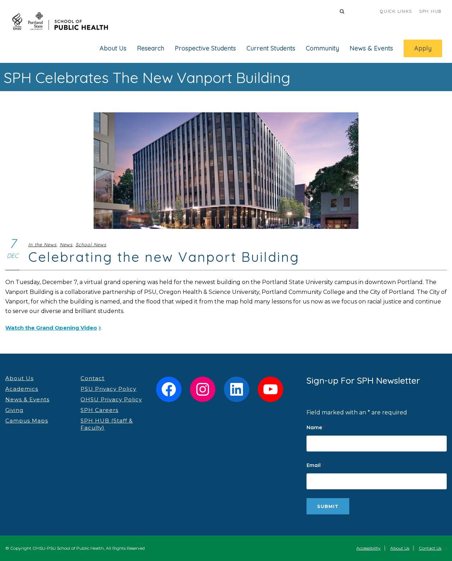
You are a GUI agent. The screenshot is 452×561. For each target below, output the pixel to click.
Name (316, 427)
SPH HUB (430, 11)
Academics (21, 388)
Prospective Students (205, 48)
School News (91, 244)
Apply (423, 48)
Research (150, 48)
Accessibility (368, 548)
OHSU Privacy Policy (111, 399)
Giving (14, 410)
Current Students (270, 48)
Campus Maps (26, 420)
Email (315, 465)
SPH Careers (99, 410)
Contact (93, 378)
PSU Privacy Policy (108, 388)
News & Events (371, 48)
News (66, 244)
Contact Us (430, 548)
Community (322, 48)
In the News (42, 244)
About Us (113, 48)
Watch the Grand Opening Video (51, 327)
